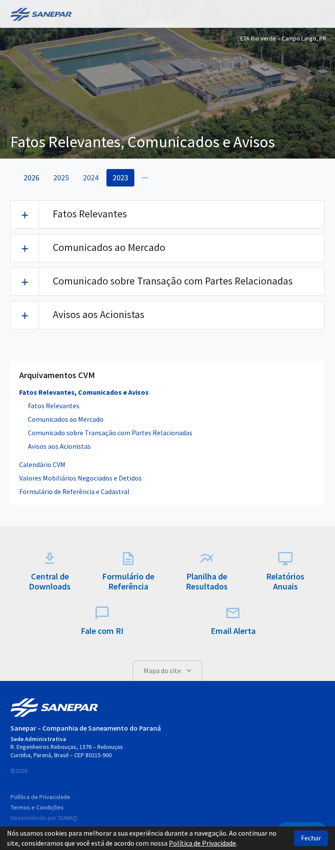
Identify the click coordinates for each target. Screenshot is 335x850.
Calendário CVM (42, 464)
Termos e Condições (37, 807)
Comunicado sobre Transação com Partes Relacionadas (110, 432)
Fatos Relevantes (53, 405)
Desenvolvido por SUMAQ (43, 818)
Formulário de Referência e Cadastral (74, 491)
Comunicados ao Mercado (65, 419)
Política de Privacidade (40, 797)
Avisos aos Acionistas (59, 446)
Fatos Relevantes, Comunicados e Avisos (84, 392)
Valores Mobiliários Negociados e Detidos (80, 478)
